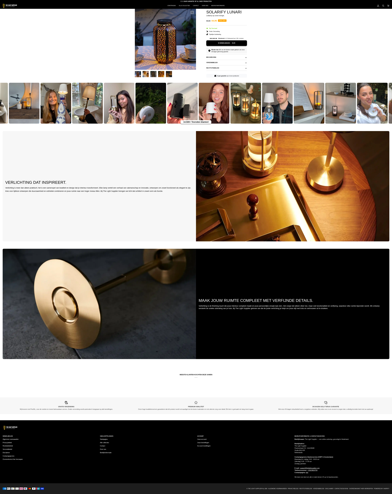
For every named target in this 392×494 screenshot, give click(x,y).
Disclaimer (6, 452)
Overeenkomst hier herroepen (13, 459)
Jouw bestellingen (203, 442)
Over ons (103, 449)
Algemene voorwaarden (10, 439)
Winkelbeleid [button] (8, 436)
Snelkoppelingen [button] (106, 436)
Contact (102, 446)
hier (307, 472)
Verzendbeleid (212, 62)
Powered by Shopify (381, 488)
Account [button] (200, 436)
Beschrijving (211, 57)
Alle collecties (104, 442)
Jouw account (202, 439)
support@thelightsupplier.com (310, 468)
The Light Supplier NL (256, 488)
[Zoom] (165, 39)
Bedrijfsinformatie (105, 452)
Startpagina (103, 439)
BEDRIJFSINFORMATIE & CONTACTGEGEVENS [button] (310, 436)
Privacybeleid (7, 442)
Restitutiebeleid (212, 68)
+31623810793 (312, 470)
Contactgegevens (8, 456)
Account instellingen (203, 446)
